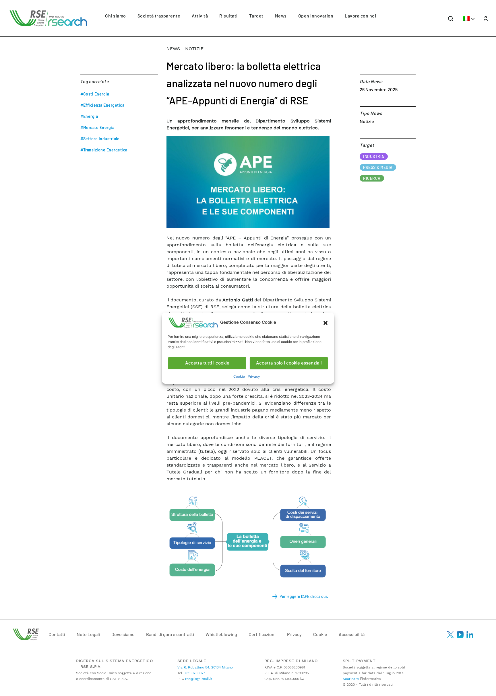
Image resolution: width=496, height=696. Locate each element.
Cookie (239, 376)
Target (256, 15)
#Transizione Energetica (103, 149)
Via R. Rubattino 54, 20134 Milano (205, 667)
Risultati (228, 15)
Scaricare (351, 679)
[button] (325, 322)
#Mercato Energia (97, 127)
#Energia (89, 116)
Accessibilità (352, 634)
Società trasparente (159, 15)
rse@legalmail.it (198, 679)
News (281, 15)
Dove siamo (123, 634)
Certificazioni (262, 634)
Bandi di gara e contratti (170, 634)
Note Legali (88, 634)
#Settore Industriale (99, 138)
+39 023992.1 (194, 673)
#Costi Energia (94, 93)
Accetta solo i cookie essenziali (289, 363)
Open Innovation (316, 15)
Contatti (57, 634)
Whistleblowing (221, 634)
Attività (200, 15)
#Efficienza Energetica (102, 105)
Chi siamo (115, 15)
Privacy (254, 376)
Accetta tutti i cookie (207, 363)
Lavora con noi (360, 15)
